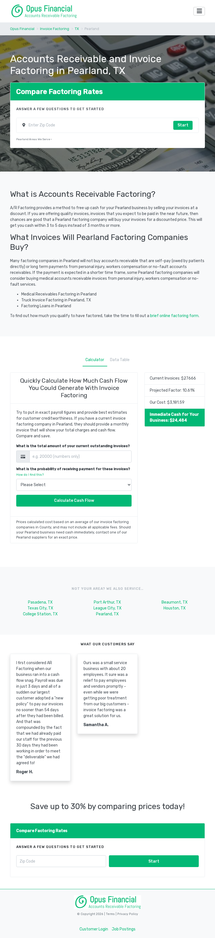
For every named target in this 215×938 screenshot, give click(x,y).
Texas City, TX (40, 608)
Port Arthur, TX (107, 602)
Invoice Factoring (54, 29)
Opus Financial (22, 29)
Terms (111, 914)
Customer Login (94, 929)
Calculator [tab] (94, 359)
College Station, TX (40, 614)
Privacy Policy (127, 914)
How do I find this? (30, 475)
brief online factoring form (174, 315)
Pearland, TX (107, 614)
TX (77, 29)
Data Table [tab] (120, 359)
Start (182, 125)
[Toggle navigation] (199, 11)
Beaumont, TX (175, 602)
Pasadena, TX (40, 602)
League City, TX (107, 608)
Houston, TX (174, 608)
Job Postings (123, 929)
